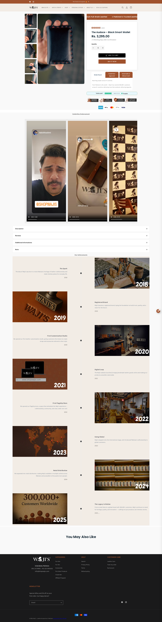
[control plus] (103, 48)
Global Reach (98, 75)
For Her (57, 564)
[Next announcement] (101, 2)
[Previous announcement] (61, 2)
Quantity (94, 44)
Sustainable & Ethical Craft (126, 75)
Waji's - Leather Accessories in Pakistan (43, 618)
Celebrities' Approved (111, 75)
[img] (96, 28)
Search (83, 561)
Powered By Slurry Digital (59, 618)
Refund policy (85, 571)
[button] (45, 7)
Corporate (58, 574)
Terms (83, 568)
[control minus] (93, 48)
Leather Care (111, 561)
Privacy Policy (85, 564)
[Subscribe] (61, 602)
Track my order (111, 564)
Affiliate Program (60, 578)
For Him (57, 561)
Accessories (58, 568)
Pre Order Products (61, 571)
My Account (110, 568)
